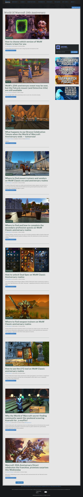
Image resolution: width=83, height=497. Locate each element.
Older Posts (20, 482)
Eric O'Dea (9, 422)
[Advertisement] (67, 18)
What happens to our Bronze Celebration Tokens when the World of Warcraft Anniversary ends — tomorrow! (25, 134)
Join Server (74, 52)
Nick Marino (9, 46)
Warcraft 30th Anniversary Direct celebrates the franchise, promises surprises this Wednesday (26, 467)
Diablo (23, 1)
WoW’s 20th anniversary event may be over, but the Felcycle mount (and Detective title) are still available (26, 88)
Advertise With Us (57, 486)
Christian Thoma (10, 138)
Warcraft (15, 1)
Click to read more (10, 50)
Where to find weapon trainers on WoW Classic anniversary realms (24, 322)
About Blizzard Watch (25, 486)
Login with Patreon (76, 7)
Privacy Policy (50, 486)
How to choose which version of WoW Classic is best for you (23, 42)
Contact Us (33, 486)
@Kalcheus (27, 138)
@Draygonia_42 (28, 422)
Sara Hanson (9, 92)
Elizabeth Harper (10, 472)
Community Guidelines (41, 486)
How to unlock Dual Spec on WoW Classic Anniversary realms (25, 275)
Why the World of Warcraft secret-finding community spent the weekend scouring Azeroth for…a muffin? (26, 418)
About (73, 1)
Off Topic (65, 1)
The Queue (57, 1)
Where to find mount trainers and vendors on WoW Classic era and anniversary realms (26, 179)
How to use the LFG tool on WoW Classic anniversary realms (25, 369)
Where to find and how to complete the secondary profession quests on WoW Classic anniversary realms (24, 227)
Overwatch (41, 1)
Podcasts (49, 1)
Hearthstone (31, 1)
